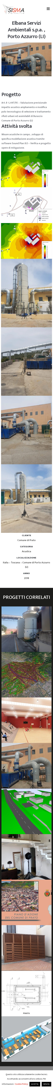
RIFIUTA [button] (46, 1084)
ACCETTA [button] (34, 1084)
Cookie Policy (21, 1084)
